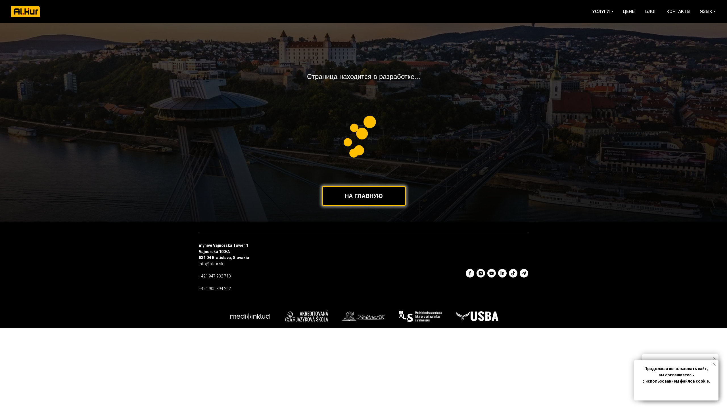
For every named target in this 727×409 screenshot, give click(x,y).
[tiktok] (513, 273)
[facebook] (470, 273)
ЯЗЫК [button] (706, 11)
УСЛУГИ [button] (601, 11)
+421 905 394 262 (215, 288)
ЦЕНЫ (629, 11)
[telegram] (524, 273)
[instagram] (481, 273)
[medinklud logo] (250, 316)
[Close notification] (714, 358)
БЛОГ (651, 11)
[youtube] (491, 273)
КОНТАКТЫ (678, 11)
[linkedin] (502, 273)
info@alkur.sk (211, 264)
